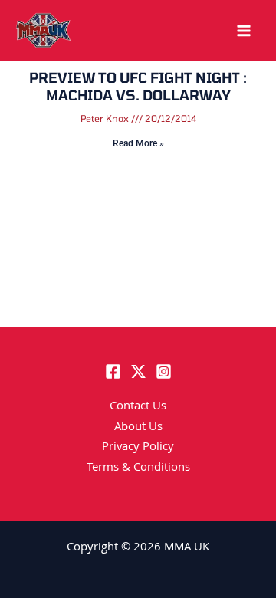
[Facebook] (113, 371)
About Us (138, 428)
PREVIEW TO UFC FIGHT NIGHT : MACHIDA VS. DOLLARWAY (138, 86)
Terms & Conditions (138, 468)
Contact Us (138, 407)
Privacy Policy (138, 448)
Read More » (138, 143)
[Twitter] (138, 371)
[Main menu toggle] (244, 31)
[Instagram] (164, 371)
